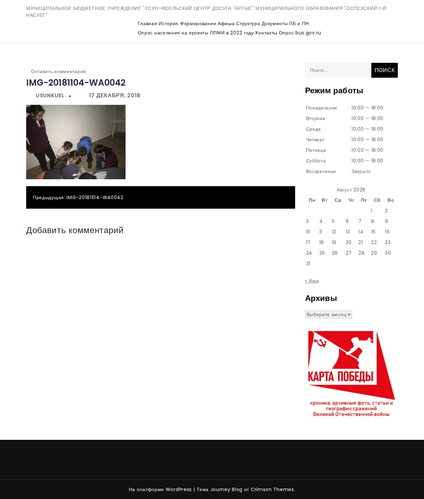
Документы (275, 23)
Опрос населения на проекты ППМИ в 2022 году (196, 32)
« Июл (312, 280)
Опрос (286, 32)
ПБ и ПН (299, 23)
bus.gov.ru (308, 32)
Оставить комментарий (58, 71)
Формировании (198, 23)
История (169, 23)
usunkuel (50, 95)
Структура (248, 23)
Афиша (226, 23)
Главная (147, 23)
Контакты (266, 32)
